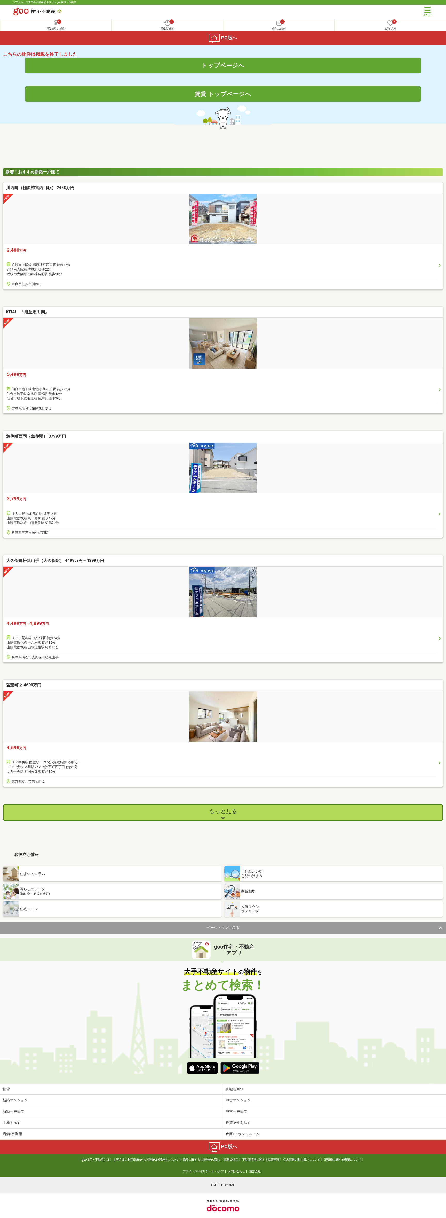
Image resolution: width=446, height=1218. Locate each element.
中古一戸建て (236, 1111)
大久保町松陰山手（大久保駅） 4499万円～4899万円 (55, 560)
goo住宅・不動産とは (95, 1160)
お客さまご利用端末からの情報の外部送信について (146, 1160)
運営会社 (254, 1171)
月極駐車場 (235, 1089)
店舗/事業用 (12, 1134)
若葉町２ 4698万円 (23, 685)
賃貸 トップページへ (223, 94)
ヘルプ (219, 1171)
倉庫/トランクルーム (243, 1134)
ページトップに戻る (223, 928)
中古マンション (238, 1100)
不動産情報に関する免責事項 (260, 1160)
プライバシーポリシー (197, 1171)
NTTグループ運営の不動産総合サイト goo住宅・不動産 (44, 2)
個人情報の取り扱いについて (301, 1160)
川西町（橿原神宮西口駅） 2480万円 (40, 187)
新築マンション (15, 1100)
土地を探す (12, 1123)
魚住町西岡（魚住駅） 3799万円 (36, 436)
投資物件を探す (238, 1123)
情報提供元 (231, 1160)
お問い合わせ (236, 1171)
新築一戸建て (13, 1111)
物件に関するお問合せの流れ (201, 1160)
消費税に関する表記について (342, 1160)
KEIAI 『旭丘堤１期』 (27, 311)
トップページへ (223, 65)
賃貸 (6, 1089)
